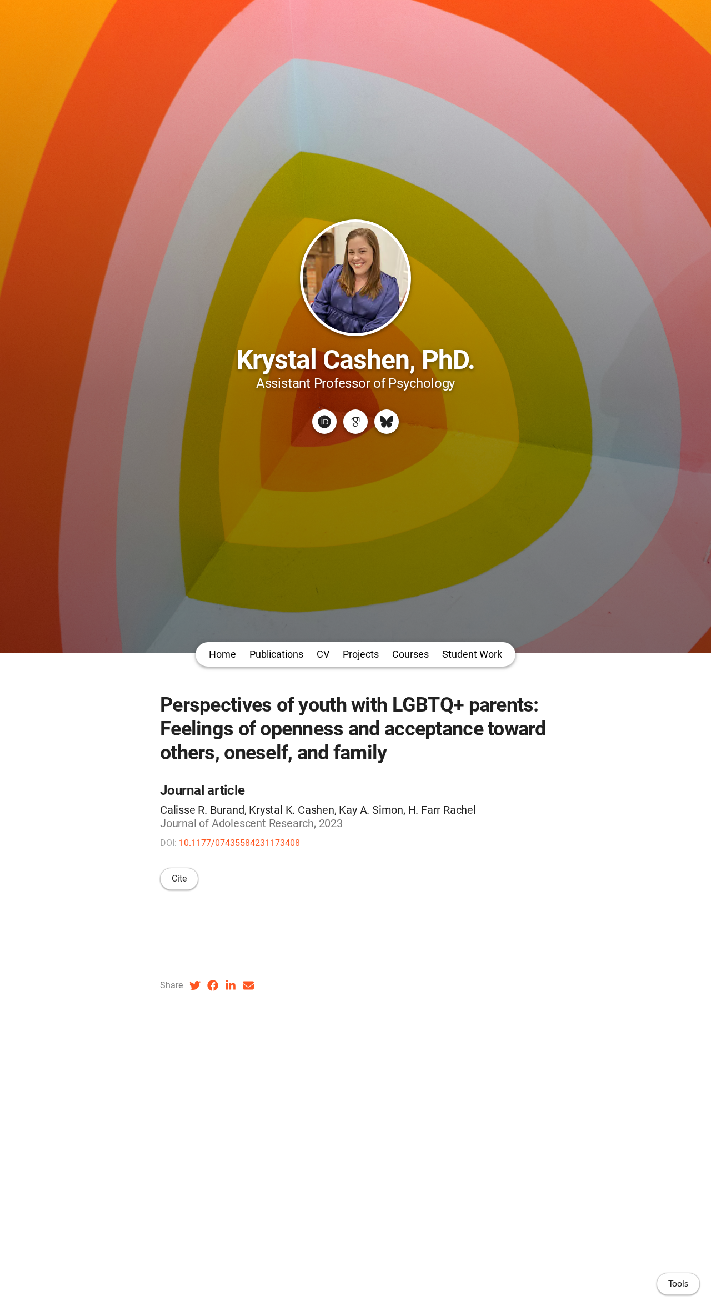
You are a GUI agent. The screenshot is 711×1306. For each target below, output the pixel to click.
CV (323, 654)
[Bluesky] (386, 421)
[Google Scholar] (355, 421)
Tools (678, 1283)
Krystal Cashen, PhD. (355, 360)
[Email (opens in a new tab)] (248, 985)
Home (222, 654)
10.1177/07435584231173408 (239, 843)
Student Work (472, 654)
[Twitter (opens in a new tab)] (195, 985)
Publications (276, 654)
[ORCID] (324, 421)
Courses (410, 654)
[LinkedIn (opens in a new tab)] (230, 985)
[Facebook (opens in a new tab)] (212, 985)
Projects (361, 654)
